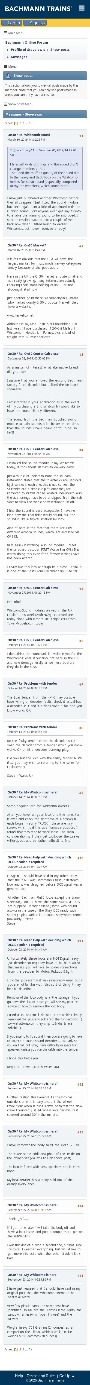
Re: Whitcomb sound (34, 135)
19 (31, 123)
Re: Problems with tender (38, 683)
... (27, 123)
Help (19, 1375)
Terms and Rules (41, 1375)
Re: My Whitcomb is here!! (38, 792)
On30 (12, 135)
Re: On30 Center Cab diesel (39, 354)
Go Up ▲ (67, 1375)
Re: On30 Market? (32, 245)
